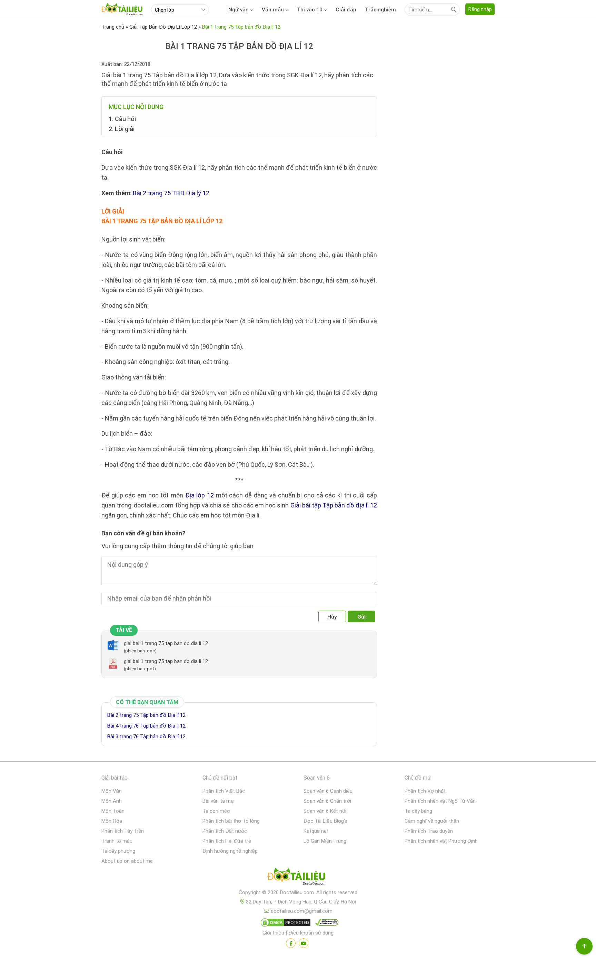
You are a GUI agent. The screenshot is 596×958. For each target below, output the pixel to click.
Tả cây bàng (418, 811)
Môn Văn (111, 791)
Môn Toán (113, 811)
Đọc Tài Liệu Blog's (325, 821)
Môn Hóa (111, 821)
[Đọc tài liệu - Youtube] (303, 943)
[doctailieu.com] (298, 877)
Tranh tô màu (116, 841)
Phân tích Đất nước (224, 831)
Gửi (361, 617)
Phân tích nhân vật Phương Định (441, 841)
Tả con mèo (216, 811)
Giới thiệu (273, 933)
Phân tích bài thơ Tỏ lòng (231, 821)
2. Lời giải (122, 128)
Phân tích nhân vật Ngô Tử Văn (440, 801)
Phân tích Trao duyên (429, 831)
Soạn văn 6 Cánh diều (328, 791)
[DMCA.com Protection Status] (284, 924)
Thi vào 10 (309, 10)
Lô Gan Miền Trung (325, 841)
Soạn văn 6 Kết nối (325, 811)
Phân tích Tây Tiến (122, 831)
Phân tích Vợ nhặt (425, 791)
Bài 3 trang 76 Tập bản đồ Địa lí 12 (146, 736)
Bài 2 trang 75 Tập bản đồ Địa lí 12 (146, 715)
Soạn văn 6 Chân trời (327, 801)
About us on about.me (127, 861)
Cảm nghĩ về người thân (432, 821)
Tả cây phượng (118, 851)
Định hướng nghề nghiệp (230, 851)
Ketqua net (316, 831)
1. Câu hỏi (122, 118)
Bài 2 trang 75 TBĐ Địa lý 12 (171, 193)
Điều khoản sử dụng (311, 933)
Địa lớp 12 (199, 495)
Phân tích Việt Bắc (223, 791)
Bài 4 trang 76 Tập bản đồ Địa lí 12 (146, 726)
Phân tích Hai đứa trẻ (226, 841)
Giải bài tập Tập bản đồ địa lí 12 (333, 505)
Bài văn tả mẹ (218, 801)
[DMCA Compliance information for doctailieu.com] (325, 924)
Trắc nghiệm (380, 10)
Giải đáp (346, 10)
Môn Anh (111, 801)
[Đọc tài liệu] (291, 943)
